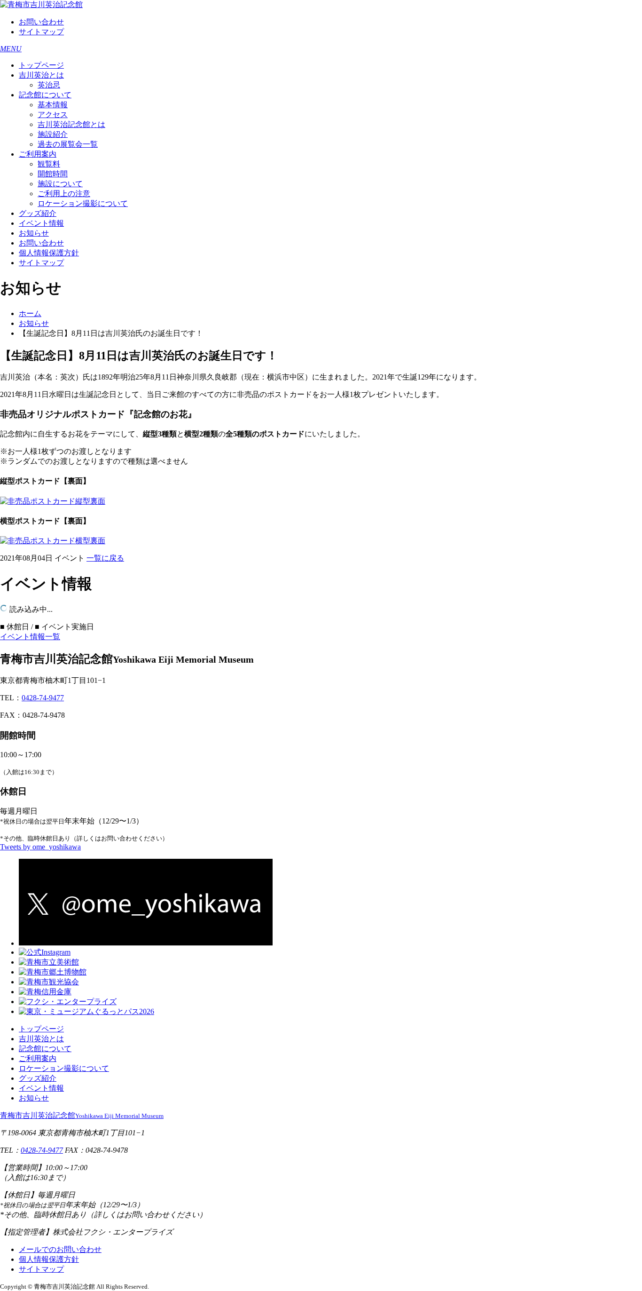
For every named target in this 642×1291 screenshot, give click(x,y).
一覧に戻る (105, 558)
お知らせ (34, 233)
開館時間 (53, 174)
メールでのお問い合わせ (60, 1249)
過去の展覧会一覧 (68, 144)
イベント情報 (41, 223)
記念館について (45, 95)
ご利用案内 (37, 154)
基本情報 (53, 105)
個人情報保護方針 (49, 253)
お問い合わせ (41, 22)
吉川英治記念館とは (71, 124)
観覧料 (49, 164)
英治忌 (49, 85)
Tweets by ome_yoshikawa (40, 847)
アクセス (53, 115)
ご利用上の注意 (64, 194)
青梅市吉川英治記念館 (82, 1115)
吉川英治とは (41, 75)
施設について (60, 184)
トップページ (41, 65)
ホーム (30, 313)
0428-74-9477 (43, 698)
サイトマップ (41, 32)
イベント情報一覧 (30, 637)
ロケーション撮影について (83, 203)
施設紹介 (53, 134)
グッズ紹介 (37, 213)
